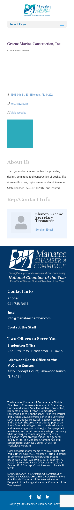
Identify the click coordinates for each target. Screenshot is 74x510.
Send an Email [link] (44, 229)
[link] (37, 10)
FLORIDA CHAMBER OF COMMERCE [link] (40, 476)
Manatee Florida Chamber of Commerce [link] (36, 455)
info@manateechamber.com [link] (29, 318)
